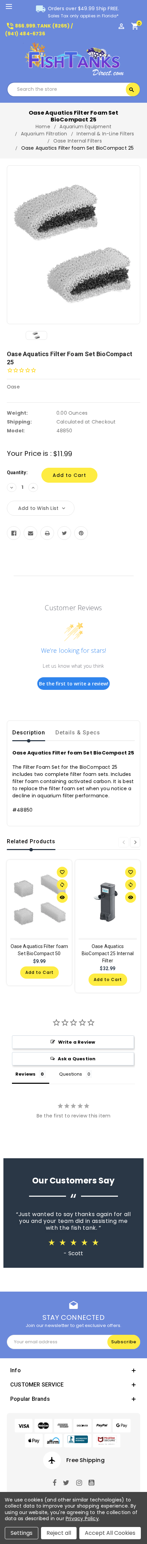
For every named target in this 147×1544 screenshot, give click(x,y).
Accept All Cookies (110, 1533)
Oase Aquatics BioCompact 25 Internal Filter (108, 953)
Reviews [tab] (25, 1074)
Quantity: (17, 472)
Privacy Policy (82, 1518)
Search (132, 90)
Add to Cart (39, 972)
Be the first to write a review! (73, 683)
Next (135, 842)
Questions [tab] (70, 1074)
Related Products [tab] (31, 841)
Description (28, 732)
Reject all (58, 1533)
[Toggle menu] (12, 7)
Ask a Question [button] (77, 1059)
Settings (21, 1533)
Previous (123, 842)
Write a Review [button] (76, 1042)
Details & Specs (77, 732)
